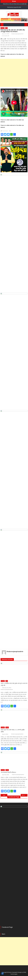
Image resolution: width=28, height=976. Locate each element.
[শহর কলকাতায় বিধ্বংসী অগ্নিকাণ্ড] (14, 759)
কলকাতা (7, 727)
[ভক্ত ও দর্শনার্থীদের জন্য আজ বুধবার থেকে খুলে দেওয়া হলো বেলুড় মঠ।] (14, 670)
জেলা (6, 28)
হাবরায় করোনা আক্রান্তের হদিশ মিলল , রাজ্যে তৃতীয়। (5, 795)
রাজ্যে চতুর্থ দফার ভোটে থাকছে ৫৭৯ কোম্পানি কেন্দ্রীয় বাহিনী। (12, 731)
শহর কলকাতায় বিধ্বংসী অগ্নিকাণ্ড (8, 772)
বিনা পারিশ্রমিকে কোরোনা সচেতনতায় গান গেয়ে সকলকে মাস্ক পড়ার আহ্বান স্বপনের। (24, 795)
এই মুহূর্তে (2, 28)
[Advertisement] (14, 73)
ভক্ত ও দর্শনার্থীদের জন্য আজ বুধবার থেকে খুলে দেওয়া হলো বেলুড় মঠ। (14, 684)
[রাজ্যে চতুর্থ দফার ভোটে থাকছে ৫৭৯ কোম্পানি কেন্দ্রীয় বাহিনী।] (14, 717)
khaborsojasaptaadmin (17, 34)
